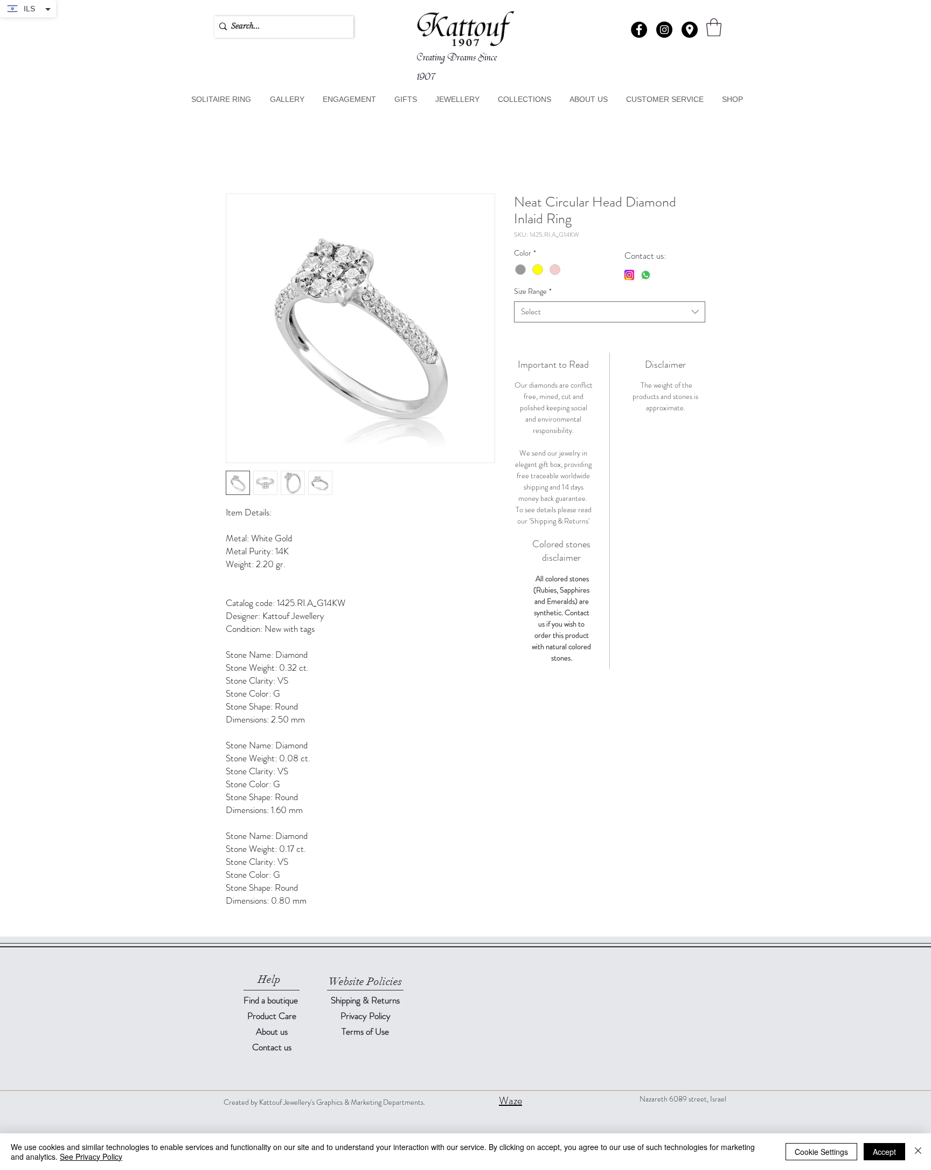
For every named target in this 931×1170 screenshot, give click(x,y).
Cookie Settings (821, 1151)
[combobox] (609, 311)
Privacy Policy (366, 1015)
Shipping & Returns (365, 1000)
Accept (884, 1151)
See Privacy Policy (91, 1156)
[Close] (918, 1151)
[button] (690, 30)
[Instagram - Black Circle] (664, 30)
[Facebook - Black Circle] (639, 30)
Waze (510, 1101)
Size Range (533, 292)
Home (236, 154)
